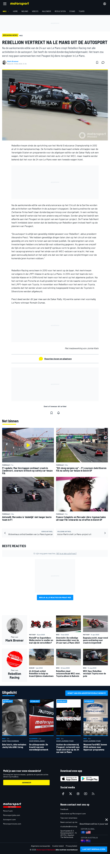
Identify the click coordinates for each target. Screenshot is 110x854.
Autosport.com (9, 819)
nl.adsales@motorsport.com (72, 826)
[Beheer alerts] (58, 413)
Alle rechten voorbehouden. (68, 849)
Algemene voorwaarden (40, 846)
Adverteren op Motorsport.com (73, 813)
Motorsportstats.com (12, 824)
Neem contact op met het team (73, 822)
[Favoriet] (97, 62)
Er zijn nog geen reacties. (55, 553)
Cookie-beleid (58, 846)
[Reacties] (104, 62)
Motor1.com (8, 811)
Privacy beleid (71, 846)
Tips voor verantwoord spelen (72, 818)
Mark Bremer (13, 61)
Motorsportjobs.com (11, 815)
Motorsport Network (45, 849)
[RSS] (93, 793)
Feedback (64, 809)
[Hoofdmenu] (5, 4)
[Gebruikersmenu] (104, 3)
